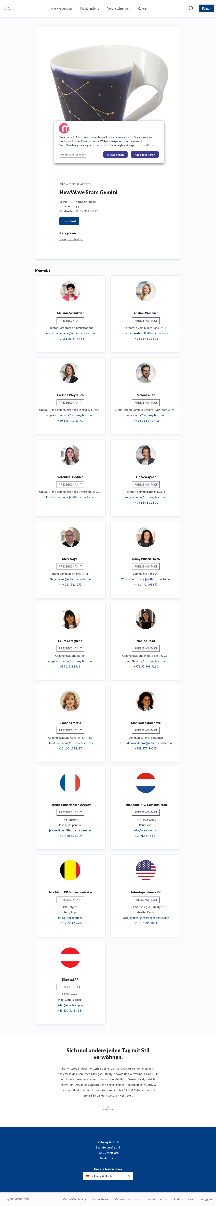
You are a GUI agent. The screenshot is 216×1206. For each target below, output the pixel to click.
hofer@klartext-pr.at (70, 1005)
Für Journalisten (157, 1199)
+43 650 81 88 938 (70, 1010)
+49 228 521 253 (70, 584)
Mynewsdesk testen (127, 1199)
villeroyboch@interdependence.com (146, 918)
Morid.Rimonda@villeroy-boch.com (70, 743)
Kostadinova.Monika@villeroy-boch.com (146, 743)
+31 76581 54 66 (145, 836)
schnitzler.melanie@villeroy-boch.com (70, 333)
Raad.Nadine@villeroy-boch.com (146, 661)
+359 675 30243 (146, 748)
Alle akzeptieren (145, 154)
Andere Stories (183, 1199)
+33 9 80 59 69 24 (70, 836)
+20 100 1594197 (70, 748)
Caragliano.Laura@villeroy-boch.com (70, 661)
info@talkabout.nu (146, 830)
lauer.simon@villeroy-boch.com (146, 415)
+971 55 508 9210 (146, 666)
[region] (109, 142)
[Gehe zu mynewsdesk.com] (17, 1199)
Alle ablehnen (115, 154)
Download (69, 221)
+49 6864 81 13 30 (145, 502)
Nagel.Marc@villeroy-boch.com (70, 579)
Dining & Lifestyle (71, 239)
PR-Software (100, 1199)
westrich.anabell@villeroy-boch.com (145, 333)
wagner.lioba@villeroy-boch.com (146, 497)
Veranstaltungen (118, 8)
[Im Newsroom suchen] (191, 8)
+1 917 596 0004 (145, 923)
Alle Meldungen (61, 8)
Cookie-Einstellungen (72, 154)
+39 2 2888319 (70, 666)
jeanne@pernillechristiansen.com (70, 830)
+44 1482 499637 (146, 584)
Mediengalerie (89, 8)
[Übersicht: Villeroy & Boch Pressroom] (8, 8)
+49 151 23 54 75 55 (70, 338)
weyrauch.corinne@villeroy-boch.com (70, 415)
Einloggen (205, 1199)
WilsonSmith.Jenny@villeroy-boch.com (146, 579)
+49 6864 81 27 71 (70, 420)
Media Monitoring (74, 1199)
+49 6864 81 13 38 (145, 338)
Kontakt (143, 8)
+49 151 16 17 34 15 (146, 420)
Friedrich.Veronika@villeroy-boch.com (70, 497)
